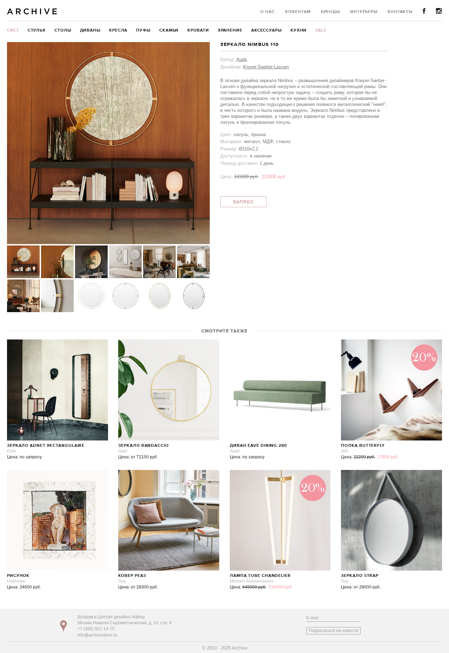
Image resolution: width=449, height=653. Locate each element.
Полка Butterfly (363, 446)
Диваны (90, 30)
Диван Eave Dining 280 (258, 446)
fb (424, 11)
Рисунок (18, 576)
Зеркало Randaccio (143, 446)
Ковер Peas (132, 576)
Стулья (37, 30)
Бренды (330, 12)
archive (32, 11)
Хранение (230, 30)
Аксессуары (266, 30)
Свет (13, 30)
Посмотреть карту (63, 626)
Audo (241, 59)
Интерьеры (363, 12)
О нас (267, 12)
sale (321, 30)
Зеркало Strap (359, 576)
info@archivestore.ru (97, 635)
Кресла (118, 30)
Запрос (243, 202)
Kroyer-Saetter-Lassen (266, 66)
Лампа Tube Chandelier (260, 576)
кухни (298, 30)
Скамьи (169, 30)
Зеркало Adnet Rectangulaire (46, 446)
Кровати (198, 30)
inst (439, 11)
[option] (108, 143)
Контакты (400, 12)
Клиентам (298, 12)
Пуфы (143, 30)
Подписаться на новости (333, 630)
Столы (62, 30)
